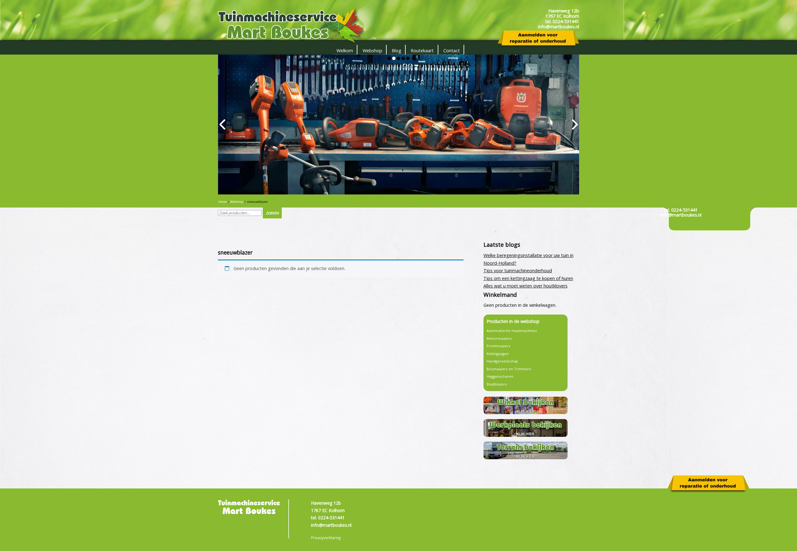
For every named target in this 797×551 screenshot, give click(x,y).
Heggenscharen (500, 376)
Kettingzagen (498, 353)
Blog (396, 51)
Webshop (372, 51)
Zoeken (272, 213)
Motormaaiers (499, 338)
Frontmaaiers (498, 345)
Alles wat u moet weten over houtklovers (525, 286)
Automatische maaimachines (512, 330)
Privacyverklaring (326, 537)
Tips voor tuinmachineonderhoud (517, 270)
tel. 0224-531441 (681, 210)
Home (222, 201)
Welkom (345, 51)
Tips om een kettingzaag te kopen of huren (528, 278)
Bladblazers (497, 384)
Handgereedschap (502, 361)
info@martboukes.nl (680, 215)
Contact (451, 51)
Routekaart (422, 51)
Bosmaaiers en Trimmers (509, 369)
